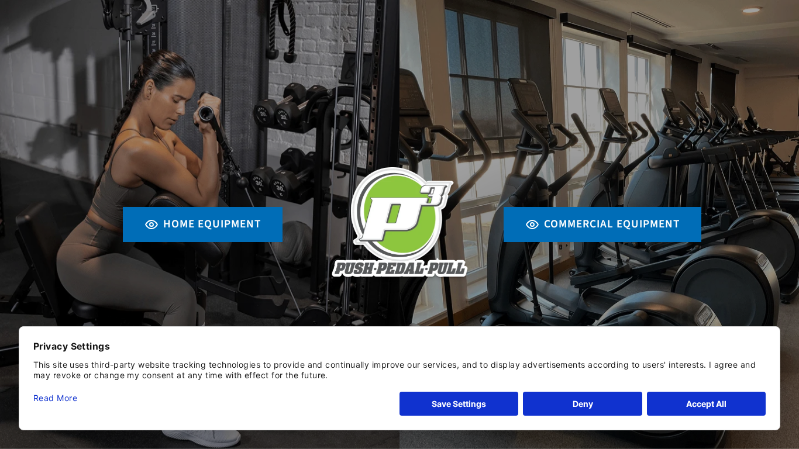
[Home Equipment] (199, 224)
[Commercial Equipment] (599, 224)
